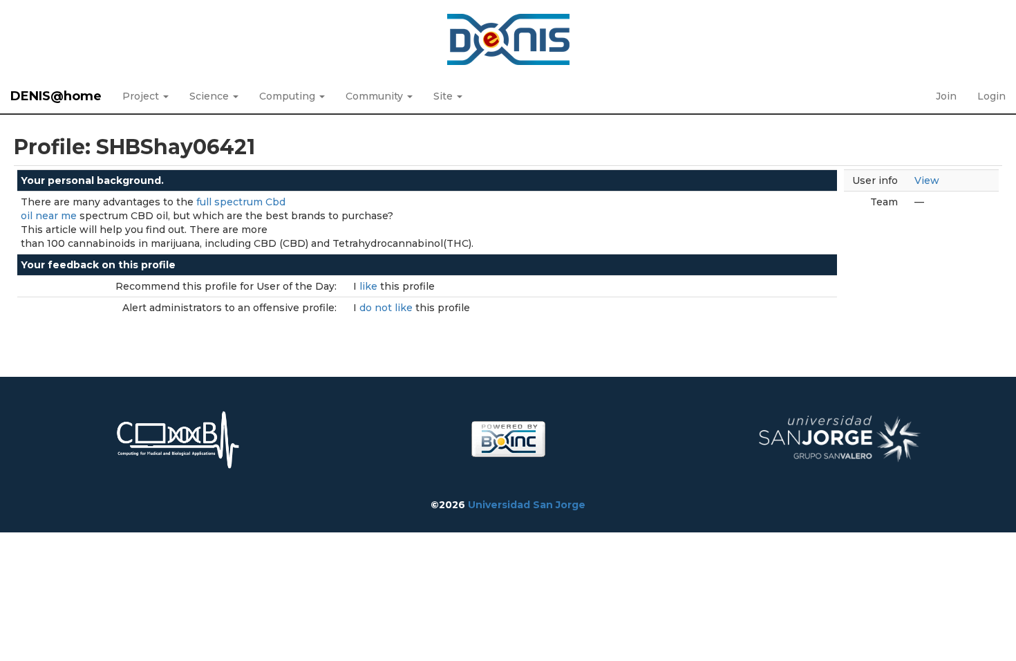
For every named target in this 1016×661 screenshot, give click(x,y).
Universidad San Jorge (526, 505)
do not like (387, 307)
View (926, 180)
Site (444, 96)
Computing (288, 96)
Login (991, 96)
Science (210, 96)
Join (946, 96)
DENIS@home (56, 96)
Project (142, 96)
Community (376, 96)
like (369, 286)
